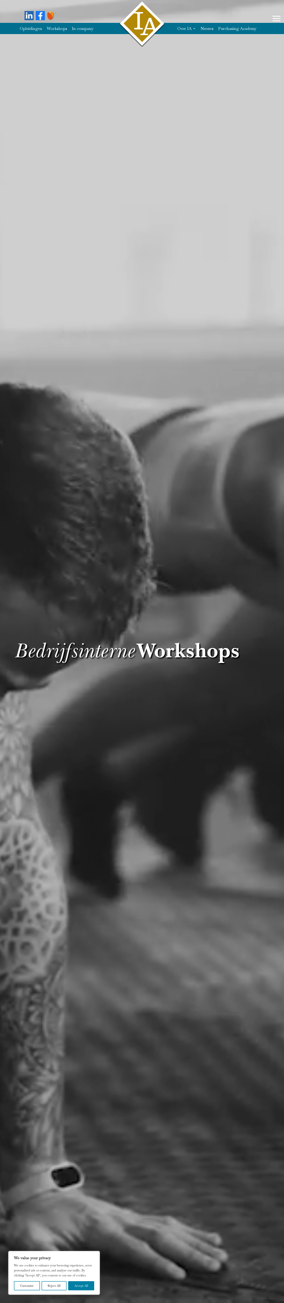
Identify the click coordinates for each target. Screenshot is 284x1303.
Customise (27, 1286)
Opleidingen (31, 29)
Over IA (184, 29)
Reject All (54, 1286)
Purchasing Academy (237, 29)
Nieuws (207, 29)
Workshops (57, 29)
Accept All (81, 1286)
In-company (83, 29)
